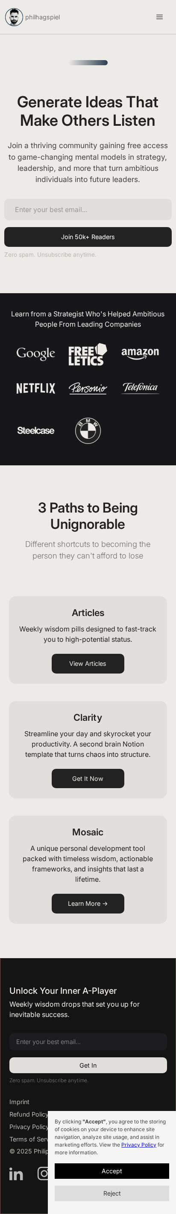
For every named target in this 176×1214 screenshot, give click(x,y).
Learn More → (88, 903)
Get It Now (87, 778)
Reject (112, 1193)
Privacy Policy (138, 1144)
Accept (112, 1171)
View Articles (87, 663)
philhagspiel (42, 17)
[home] (14, 17)
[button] (160, 17)
